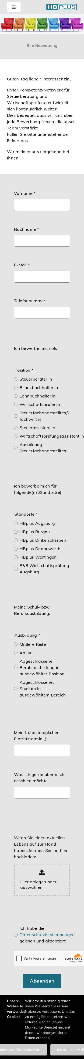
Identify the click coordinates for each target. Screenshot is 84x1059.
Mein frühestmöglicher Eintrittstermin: (36, 735)
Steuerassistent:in (37, 427)
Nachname (26, 229)
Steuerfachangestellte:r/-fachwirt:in (45, 416)
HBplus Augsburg (37, 523)
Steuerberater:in (36, 379)
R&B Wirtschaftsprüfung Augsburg (44, 569)
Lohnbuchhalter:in (38, 396)
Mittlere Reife (33, 644)
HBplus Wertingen (38, 557)
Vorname (24, 193)
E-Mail (22, 265)
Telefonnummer (30, 300)
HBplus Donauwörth (40, 548)
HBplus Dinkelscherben (43, 540)
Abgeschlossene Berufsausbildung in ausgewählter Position (42, 667)
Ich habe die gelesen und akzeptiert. (47, 935)
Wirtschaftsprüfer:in (40, 404)
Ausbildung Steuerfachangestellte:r (43, 448)
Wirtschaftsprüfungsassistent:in (52, 436)
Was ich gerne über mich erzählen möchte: (39, 777)
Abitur (26, 652)
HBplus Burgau (35, 531)
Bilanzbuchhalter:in (39, 387)
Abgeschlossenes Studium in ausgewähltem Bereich (43, 689)
